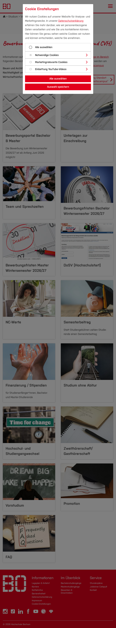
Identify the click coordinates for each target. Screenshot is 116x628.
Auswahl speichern (58, 86)
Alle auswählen (43, 47)
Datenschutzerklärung (70, 20)
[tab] (59, 55)
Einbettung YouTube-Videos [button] (50, 69)
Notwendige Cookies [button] (47, 55)
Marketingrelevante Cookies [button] (51, 62)
